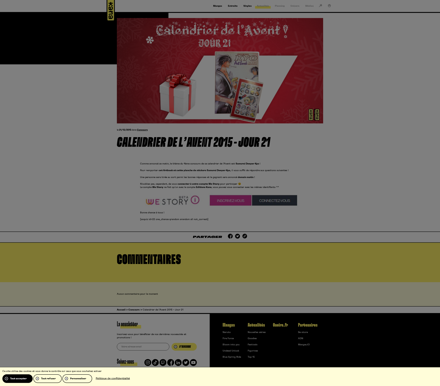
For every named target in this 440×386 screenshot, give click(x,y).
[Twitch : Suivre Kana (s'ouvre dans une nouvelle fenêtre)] (163, 363)
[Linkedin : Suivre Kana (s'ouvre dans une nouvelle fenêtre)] (178, 363)
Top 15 (251, 357)
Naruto (227, 332)
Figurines (253, 351)
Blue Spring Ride (232, 357)
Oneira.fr (280, 325)
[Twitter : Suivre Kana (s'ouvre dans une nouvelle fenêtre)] (185, 363)
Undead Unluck (231, 351)
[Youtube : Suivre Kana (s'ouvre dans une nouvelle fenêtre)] (193, 363)
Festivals (252, 344)
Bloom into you (231, 344)
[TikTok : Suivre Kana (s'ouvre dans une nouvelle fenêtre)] (155, 363)
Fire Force (228, 338)
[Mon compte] (329, 6)
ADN (300, 338)
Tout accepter (18, 378)
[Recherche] (320, 6)
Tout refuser (48, 378)
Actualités (256, 325)
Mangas (229, 325)
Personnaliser (78, 378)
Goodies (252, 338)
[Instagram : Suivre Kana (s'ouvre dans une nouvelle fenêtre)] (147, 363)
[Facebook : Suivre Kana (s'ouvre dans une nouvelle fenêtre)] (170, 363)
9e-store (303, 332)
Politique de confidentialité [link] (113, 378)
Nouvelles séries (257, 332)
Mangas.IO (304, 344)
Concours (142, 130)
